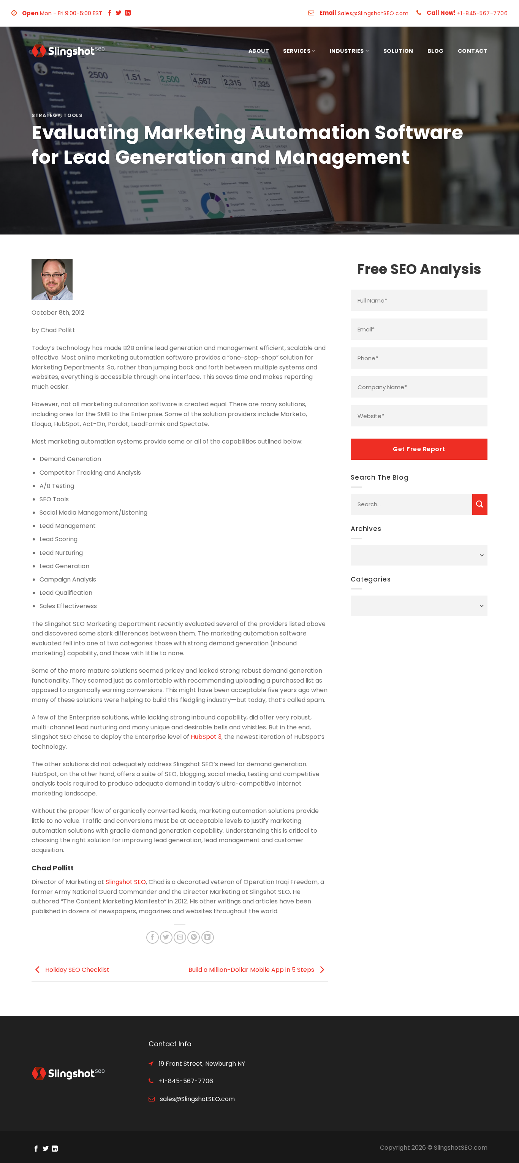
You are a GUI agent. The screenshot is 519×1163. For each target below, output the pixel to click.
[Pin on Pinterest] (193, 937)
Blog (435, 51)
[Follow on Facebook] (109, 13)
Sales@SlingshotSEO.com (373, 13)
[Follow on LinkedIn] (128, 13)
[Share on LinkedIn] (207, 937)
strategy (46, 115)
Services (296, 51)
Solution (398, 51)
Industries (347, 51)
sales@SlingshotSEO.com (196, 1099)
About (258, 51)
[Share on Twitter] (166, 937)
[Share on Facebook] (152, 937)
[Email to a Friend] (180, 937)
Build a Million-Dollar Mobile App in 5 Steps (252, 969)
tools (72, 115)
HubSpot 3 (206, 736)
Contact (473, 51)
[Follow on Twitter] (119, 13)
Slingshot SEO (126, 882)
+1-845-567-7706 (482, 13)
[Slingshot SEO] (70, 51)
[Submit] (479, 504)
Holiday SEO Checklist (76, 969)
